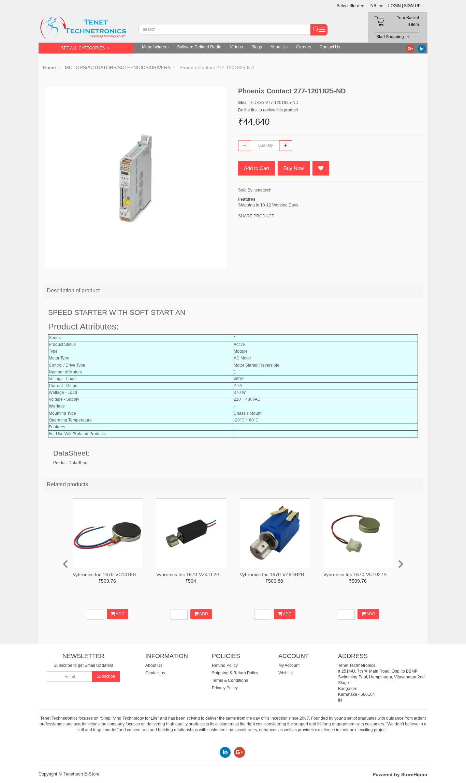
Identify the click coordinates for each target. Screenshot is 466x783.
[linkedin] (422, 48)
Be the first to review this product (268, 110)
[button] (350, 5)
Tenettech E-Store (81, 774)
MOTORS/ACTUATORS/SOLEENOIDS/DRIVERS (118, 67)
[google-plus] (410, 48)
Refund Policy (225, 665)
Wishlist (285, 673)
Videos (236, 47)
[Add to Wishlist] (320, 168)
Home (49, 67)
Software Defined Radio (199, 47)
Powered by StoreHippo (400, 774)
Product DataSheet (70, 462)
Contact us (155, 673)
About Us (279, 47)
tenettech (263, 190)
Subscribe (106, 676)
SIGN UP (412, 5)
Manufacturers (155, 47)
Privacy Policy (225, 688)
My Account (289, 665)
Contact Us (330, 47)
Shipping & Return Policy (235, 673)
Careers (303, 47)
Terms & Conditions (230, 680)
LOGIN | (395, 5)
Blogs (256, 47)
